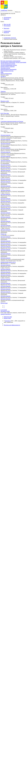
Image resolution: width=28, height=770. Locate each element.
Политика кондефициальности (12, 325)
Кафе (2, 72)
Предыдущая (4, 303)
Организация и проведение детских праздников (13, 62)
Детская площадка (5, 135)
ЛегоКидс (3, 76)
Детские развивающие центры (9, 65)
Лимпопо (3, 91)
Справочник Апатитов (10, 37)
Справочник (4, 10)
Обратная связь (8, 316)
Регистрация (7, 25)
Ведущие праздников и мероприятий (10, 61)
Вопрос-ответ (7, 318)
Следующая (4, 309)
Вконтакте (6, 28)
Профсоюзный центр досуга (8, 262)
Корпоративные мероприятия (8, 69)
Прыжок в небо (5, 101)
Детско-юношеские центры (8, 63)
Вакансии (6, 32)
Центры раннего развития (7, 66)
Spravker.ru (8, 320)
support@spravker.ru (6, 314)
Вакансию (6, 19)
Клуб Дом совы (5, 113)
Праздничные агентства (7, 70)
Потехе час (3, 234)
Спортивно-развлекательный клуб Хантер (12, 121)
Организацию (7, 17)
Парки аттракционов (6, 73)
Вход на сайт (7, 24)
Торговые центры (5, 68)
